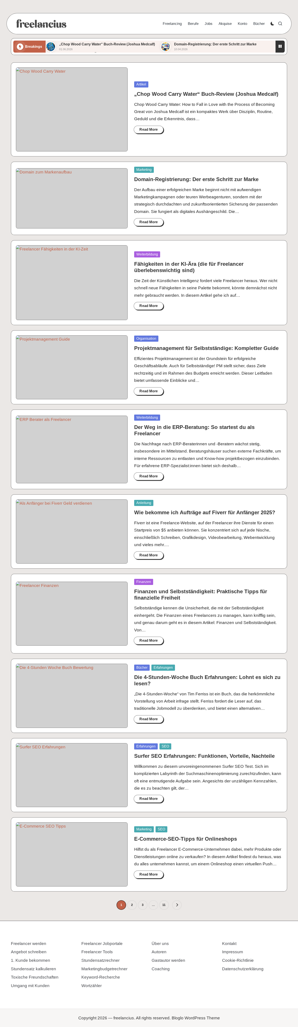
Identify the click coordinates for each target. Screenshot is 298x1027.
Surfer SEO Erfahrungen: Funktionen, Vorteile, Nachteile (204, 756)
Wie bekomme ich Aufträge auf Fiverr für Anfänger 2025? (204, 512)
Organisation (146, 338)
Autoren (159, 952)
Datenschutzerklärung (243, 969)
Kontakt (229, 943)
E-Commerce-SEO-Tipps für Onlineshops (185, 839)
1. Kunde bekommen (30, 960)
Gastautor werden (168, 960)
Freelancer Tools (97, 952)
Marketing (144, 169)
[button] (177, 905)
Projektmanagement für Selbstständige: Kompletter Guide (206, 348)
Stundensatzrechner (100, 960)
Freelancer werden (28, 943)
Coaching (161, 969)
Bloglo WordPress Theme (196, 1018)
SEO (165, 746)
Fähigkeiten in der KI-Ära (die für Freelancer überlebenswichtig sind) (188, 267)
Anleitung (143, 503)
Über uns (160, 943)
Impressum (232, 952)
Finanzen (143, 582)
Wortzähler (91, 985)
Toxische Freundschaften (34, 977)
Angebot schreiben (28, 952)
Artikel (141, 84)
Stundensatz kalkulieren (33, 969)
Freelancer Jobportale (102, 943)
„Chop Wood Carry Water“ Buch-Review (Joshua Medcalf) (107, 44)
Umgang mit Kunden (30, 985)
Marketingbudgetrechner (104, 969)
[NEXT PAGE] (177, 905)
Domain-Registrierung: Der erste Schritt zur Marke (215, 44)
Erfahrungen (163, 667)
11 (164, 905)
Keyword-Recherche (100, 977)
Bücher (141, 667)
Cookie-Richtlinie (238, 960)
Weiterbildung (147, 254)
